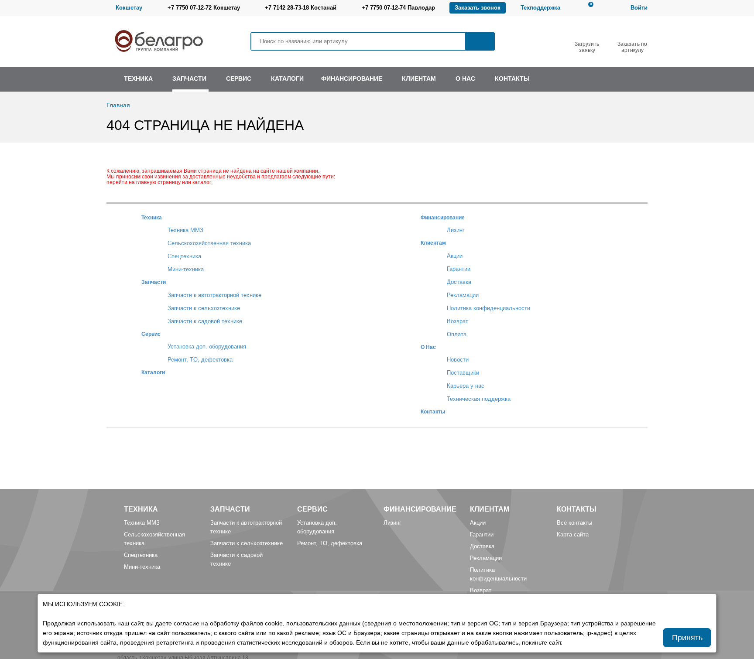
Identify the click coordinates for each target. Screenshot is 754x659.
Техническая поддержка (479, 399)
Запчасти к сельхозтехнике (204, 308)
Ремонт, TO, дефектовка (200, 359)
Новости (458, 359)
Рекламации (463, 295)
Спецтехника (184, 256)
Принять (687, 637)
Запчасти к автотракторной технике (214, 295)
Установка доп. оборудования (207, 346)
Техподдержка (540, 7)
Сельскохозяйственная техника (209, 243)
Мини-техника (186, 269)
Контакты (433, 411)
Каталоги (153, 372)
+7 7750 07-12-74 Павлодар (398, 7)
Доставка (459, 282)
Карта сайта (573, 534)
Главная (118, 105)
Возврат (457, 321)
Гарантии (458, 269)
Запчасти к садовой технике (205, 321)
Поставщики (463, 372)
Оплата (456, 334)
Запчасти (153, 282)
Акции (455, 256)
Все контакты (574, 522)
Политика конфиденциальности (488, 308)
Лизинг (456, 230)
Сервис (151, 334)
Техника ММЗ (185, 230)
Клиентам (433, 243)
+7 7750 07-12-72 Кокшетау (204, 7)
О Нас (428, 347)
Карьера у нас (465, 385)
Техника (151, 217)
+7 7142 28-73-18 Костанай (300, 7)
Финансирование (443, 217)
